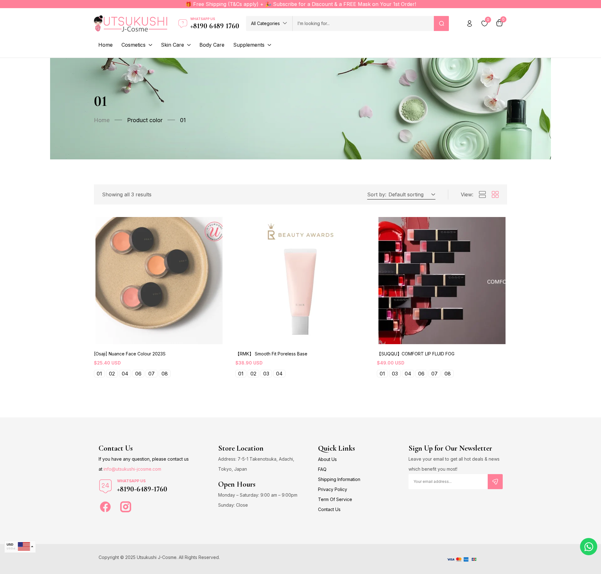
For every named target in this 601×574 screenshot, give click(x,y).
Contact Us (329, 509)
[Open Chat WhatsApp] (588, 546)
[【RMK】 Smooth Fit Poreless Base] (300, 280)
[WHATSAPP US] (105, 486)
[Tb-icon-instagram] (125, 506)
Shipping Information (339, 479)
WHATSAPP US (131, 480)
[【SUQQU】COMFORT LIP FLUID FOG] (442, 280)
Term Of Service (335, 499)
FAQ (322, 469)
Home (102, 120)
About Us (327, 459)
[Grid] (495, 195)
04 (125, 373)
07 (151, 373)
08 (165, 373)
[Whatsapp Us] (182, 23)
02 (112, 373)
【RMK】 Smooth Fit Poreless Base (271, 353)
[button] (269, 23)
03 (266, 373)
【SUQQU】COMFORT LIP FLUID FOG (416, 353)
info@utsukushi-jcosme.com (132, 469)
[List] (482, 195)
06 (138, 373)
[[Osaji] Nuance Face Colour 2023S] (159, 280)
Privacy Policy (332, 489)
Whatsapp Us (202, 19)
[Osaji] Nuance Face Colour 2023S (130, 353)
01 (99, 373)
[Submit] (495, 481)
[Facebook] (105, 506)
